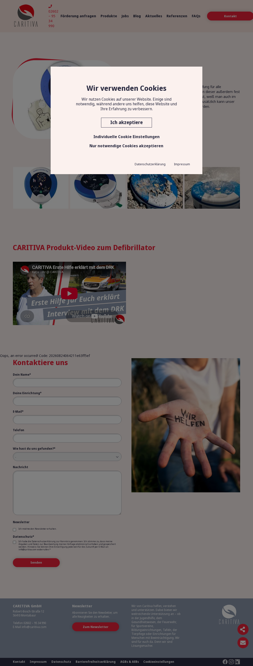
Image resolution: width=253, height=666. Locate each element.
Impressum (182, 164)
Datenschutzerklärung (150, 164)
